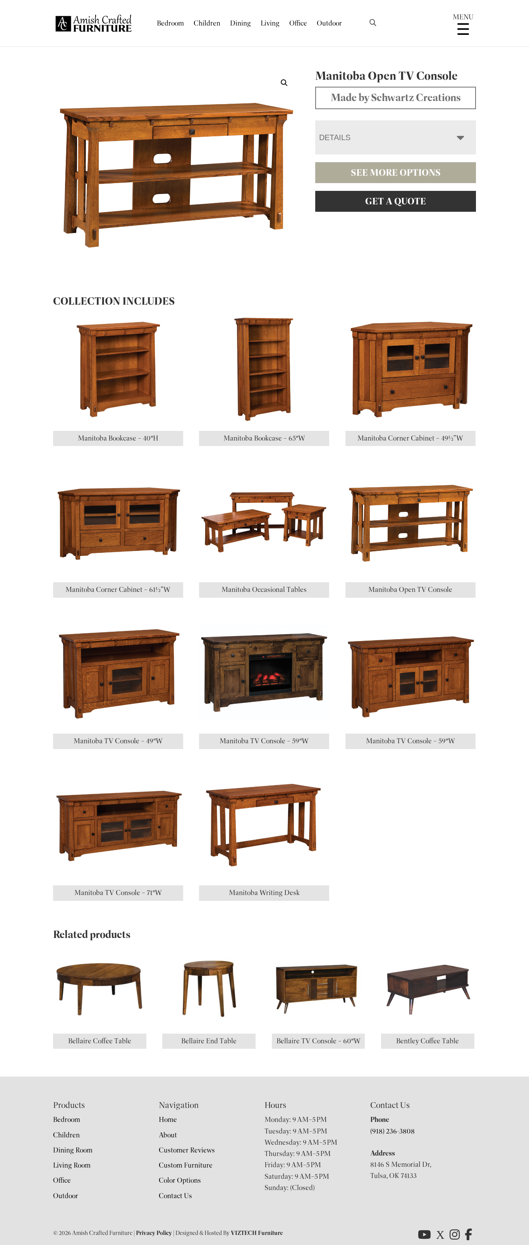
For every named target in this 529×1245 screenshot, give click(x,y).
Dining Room (73, 1150)
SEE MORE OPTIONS (396, 172)
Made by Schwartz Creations (396, 97)
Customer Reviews (187, 1150)
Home (168, 1119)
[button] (284, 83)
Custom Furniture (186, 1165)
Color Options (180, 1180)
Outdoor (329, 23)
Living (270, 23)
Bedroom (170, 23)
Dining (240, 23)
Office (298, 23)
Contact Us (175, 1196)
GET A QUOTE (395, 201)
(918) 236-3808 (392, 1131)
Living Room (72, 1165)
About (168, 1135)
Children (207, 23)
